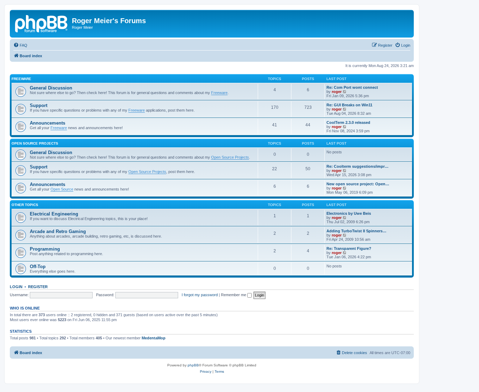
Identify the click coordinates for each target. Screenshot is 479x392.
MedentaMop (154, 338)
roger (337, 91)
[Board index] (42, 23)
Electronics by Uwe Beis (348, 213)
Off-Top (38, 266)
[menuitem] (20, 45)
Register (38, 287)
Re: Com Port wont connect (352, 87)
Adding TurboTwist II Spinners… (356, 231)
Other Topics (25, 205)
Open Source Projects (35, 143)
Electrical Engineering (54, 214)
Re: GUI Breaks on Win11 (349, 105)
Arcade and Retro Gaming (58, 231)
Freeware (21, 79)
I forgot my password (200, 295)
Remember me (234, 295)
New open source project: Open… (357, 184)
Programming (45, 249)
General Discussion (51, 88)
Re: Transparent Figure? (348, 248)
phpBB (193, 365)
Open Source (61, 189)
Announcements (47, 123)
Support (38, 105)
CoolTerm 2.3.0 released (348, 122)
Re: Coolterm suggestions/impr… (357, 166)
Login (16, 287)
